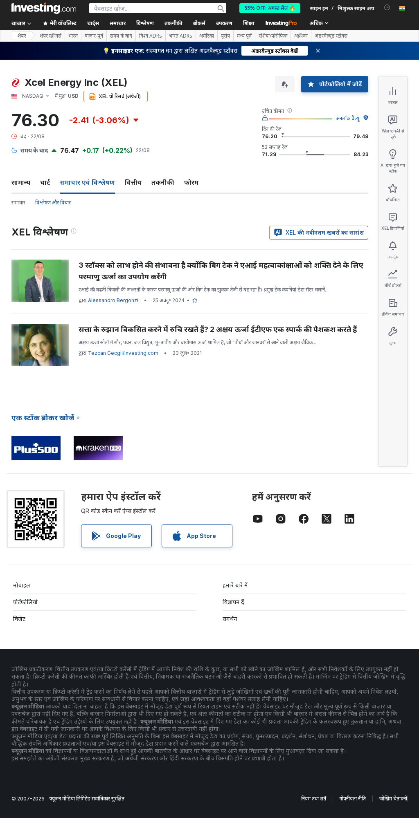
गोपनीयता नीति (353, 799)
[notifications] (387, 7)
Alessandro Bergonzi (113, 300)
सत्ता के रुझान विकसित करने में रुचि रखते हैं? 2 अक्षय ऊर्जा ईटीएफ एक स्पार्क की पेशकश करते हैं (218, 329)
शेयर (21, 35)
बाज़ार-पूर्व (94, 36)
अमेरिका (206, 36)
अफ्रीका (301, 36)
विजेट (19, 618)
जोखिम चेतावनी (393, 799)
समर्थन (230, 618)
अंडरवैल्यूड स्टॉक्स (331, 36)
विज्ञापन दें (233, 601)
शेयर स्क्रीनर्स (50, 36)
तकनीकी (162, 182)
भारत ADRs (180, 36)
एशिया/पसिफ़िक (273, 36)
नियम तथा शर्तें (313, 799)
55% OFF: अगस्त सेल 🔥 (269, 7)
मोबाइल (21, 585)
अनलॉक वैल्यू (347, 118)
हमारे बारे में (235, 585)
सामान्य (20, 182)
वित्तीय (133, 182)
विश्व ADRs (150, 36)
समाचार (18, 202)
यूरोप (225, 36)
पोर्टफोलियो (25, 601)
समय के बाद (121, 36)
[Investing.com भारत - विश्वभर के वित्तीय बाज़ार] (43, 8)
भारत (73, 36)
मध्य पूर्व (244, 36)
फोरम (191, 182)
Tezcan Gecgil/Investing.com (123, 353)
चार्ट (45, 182)
